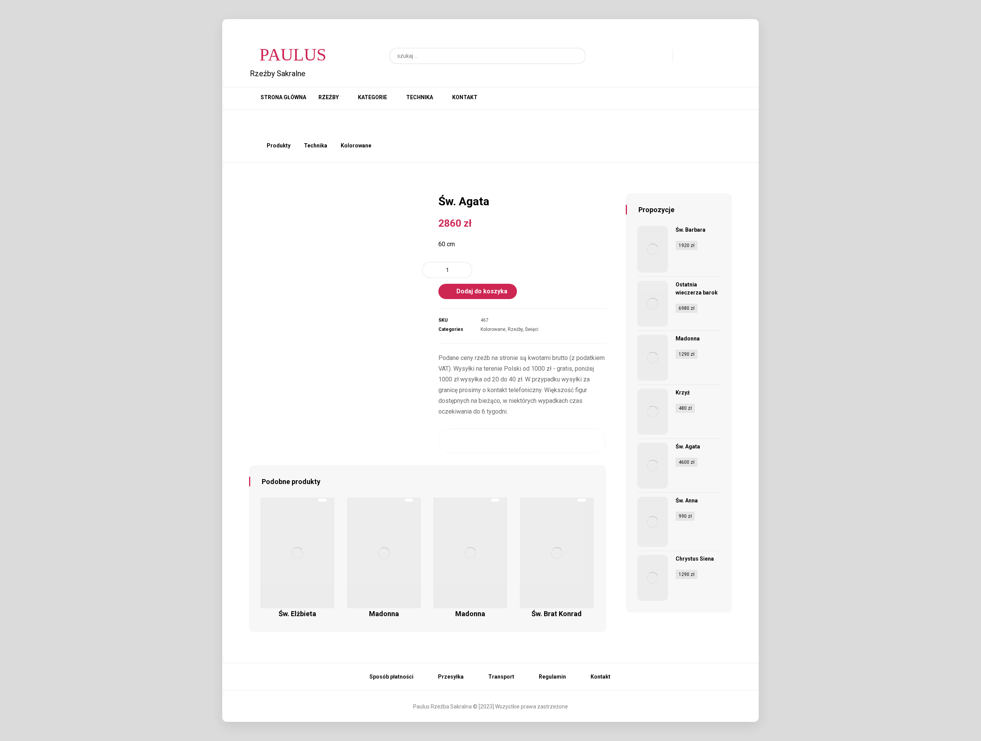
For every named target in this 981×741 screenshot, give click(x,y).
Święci (531, 329)
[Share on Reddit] (522, 441)
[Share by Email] (590, 441)
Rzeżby (515, 329)
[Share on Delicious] (545, 441)
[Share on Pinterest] (499, 441)
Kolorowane (493, 329)
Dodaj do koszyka (481, 291)
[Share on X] (477, 441)
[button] (576, 55)
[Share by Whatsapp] (567, 441)
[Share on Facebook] (454, 441)
